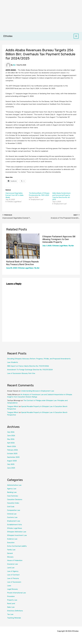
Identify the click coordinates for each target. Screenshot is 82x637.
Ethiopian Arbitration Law (16, 532)
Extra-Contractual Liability (17, 546)
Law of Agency (12, 571)
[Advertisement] (41, 16)
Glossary (10, 557)
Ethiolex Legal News (25, 268)
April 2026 (11, 443)
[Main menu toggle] (76, 36)
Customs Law (12, 517)
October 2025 (12, 454)
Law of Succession (14, 582)
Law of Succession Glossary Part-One (21, 373)
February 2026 (12, 450)
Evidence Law (12, 539)
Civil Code (10, 507)
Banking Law (12, 492)
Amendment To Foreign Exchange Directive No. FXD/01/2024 (30, 370)
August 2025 (12, 461)
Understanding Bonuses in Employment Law (37, 391)
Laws (9, 586)
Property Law (12, 600)
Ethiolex (7, 36)
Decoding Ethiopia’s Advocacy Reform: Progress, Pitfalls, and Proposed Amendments (39, 359)
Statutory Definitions (15, 611)
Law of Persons (13, 578)
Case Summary (12, 496)
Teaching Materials (14, 618)
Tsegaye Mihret (12, 406)
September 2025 (13, 457)
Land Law (10, 568)
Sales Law (11, 607)
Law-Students (12, 362)
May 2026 (10, 439)
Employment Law (13, 521)
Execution (11, 543)
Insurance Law (12, 564)
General (10, 553)
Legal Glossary (12, 589)
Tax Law (10, 614)
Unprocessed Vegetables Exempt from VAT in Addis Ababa (14, 195)
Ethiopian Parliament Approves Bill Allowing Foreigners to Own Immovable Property (58, 239)
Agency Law (11, 489)
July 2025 (10, 464)
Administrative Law (14, 485)
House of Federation (14, 560)
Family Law (11, 550)
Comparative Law (13, 510)
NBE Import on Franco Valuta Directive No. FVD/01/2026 (28, 366)
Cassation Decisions (14, 499)
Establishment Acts (14, 525)
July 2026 (10, 432)
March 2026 (11, 446)
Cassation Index (13, 503)
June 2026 (11, 436)
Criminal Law (11, 514)
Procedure (11, 596)
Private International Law (16, 593)
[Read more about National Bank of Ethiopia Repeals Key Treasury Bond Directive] (23, 246)
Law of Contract (13, 575)
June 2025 (11, 468)
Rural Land (11, 603)
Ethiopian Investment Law (17, 535)
